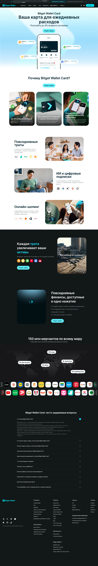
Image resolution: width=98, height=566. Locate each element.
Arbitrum (93, 503)
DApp (54, 516)
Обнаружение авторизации (40, 529)
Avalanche (93, 505)
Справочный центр (38, 511)
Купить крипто (37, 527)
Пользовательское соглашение (79, 520)
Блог (35, 505)
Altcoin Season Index (57, 511)
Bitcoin (92, 507)
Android (74, 505)
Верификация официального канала (42, 518)
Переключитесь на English (58, 1)
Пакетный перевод (38, 534)
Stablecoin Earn (56, 505)
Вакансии (36, 516)
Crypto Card (56, 503)
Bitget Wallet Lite (76, 509)
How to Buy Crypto (57, 523)
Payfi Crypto (56, 507)
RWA (54, 520)
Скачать (74, 500)
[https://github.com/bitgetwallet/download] (7, 522)
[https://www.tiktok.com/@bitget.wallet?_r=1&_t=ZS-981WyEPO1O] (11, 522)
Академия (36, 507)
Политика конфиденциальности (79, 518)
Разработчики (56, 544)
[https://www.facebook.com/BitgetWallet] (11, 519)
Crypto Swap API (57, 509)
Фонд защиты (56, 534)
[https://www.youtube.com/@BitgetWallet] (15, 519)
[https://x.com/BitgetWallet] (7, 519)
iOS (73, 503)
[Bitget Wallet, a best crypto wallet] (9, 5)
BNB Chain (93, 509)
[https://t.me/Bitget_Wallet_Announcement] (3, 519)
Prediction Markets (57, 514)
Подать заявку (49, 31)
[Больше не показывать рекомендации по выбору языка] (86, 2)
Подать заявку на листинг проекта (61, 551)
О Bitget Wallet (37, 503)
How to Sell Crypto (57, 525)
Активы (93, 500)
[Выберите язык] (84, 5)
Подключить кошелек (58, 547)
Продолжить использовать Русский (75, 1)
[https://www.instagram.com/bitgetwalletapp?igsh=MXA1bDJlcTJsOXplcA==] (3, 522)
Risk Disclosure (75, 522)
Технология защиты (57, 536)
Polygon (92, 511)
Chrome (74, 507)
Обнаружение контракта (39, 531)
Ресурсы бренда (37, 514)
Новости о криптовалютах (40, 509)
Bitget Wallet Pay (57, 549)
